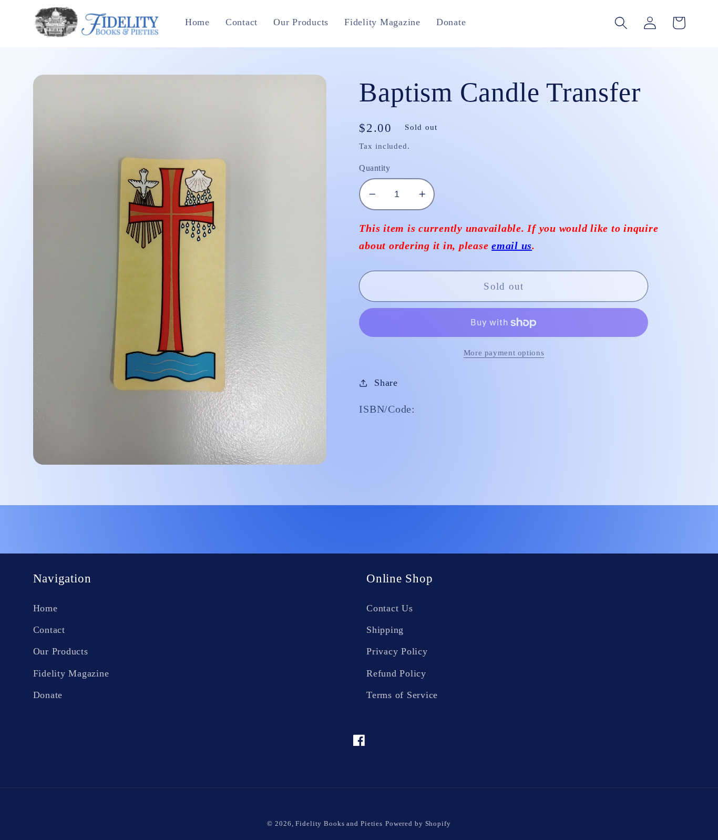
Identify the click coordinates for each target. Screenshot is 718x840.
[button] (621, 22)
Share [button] (386, 382)
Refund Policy (396, 673)
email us (511, 245)
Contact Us (389, 608)
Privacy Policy (397, 651)
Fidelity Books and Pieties (339, 823)
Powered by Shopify (418, 823)
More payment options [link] (504, 353)
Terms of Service (402, 695)
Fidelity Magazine (71, 673)
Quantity (374, 168)
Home (45, 608)
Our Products (60, 651)
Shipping (385, 629)
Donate (48, 695)
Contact (49, 629)
